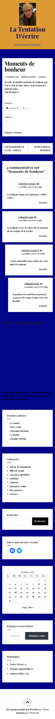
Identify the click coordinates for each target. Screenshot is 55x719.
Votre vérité (15, 427)
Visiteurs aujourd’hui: (20, 669)
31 (10, 600)
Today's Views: (17, 664)
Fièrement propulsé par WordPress (23, 709)
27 (27, 596)
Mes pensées (16, 490)
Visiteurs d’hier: (18, 673)
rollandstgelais (25, 217)
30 (45, 596)
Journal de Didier (18, 486)
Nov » (31, 607)
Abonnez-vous (37, 635)
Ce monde (15, 434)
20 (27, 592)
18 (16, 592)
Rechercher (12, 515)
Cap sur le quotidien (19, 474)
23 (45, 592)
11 (15, 588)
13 (27, 588)
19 (21, 592)
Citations (17, 132)
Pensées (42, 76)
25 (16, 596)
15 (39, 588)
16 (45, 588)
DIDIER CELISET (29, 76)
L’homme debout (18, 438)
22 (39, 592)
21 (33, 592)
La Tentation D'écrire (27, 32)
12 (21, 588)
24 (10, 596)
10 (10, 588)
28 (33, 596)
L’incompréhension (19, 431)
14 (33, 588)
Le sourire (15, 423)
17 (10, 592)
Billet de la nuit (17, 470)
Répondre (43, 202)
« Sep (24, 607)
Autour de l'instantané (20, 467)
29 (39, 596)
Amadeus (20, 712)
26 (21, 596)
